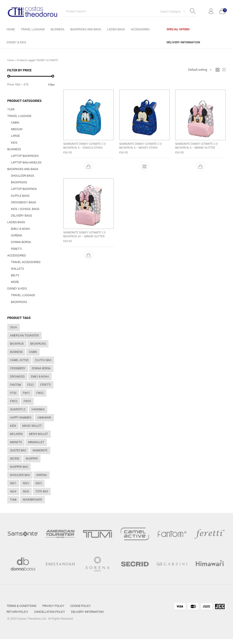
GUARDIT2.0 (17, 409)
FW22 (40, 393)
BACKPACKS (19, 182)
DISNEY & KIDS (17, 288)
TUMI (10, 109)
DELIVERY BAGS (21, 215)
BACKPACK (17, 343)
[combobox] (171, 11)
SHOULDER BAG (20, 475)
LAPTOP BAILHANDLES (26, 162)
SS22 (26, 483)
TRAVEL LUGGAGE (19, 116)
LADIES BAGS (16, 222)
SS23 (38, 483)
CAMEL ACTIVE (19, 360)
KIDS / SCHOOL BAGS (25, 209)
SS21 (13, 483)
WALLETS (17, 268)
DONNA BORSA (21, 242)
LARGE (15, 135)
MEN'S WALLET (38, 434)
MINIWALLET (36, 442)
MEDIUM (16, 129)
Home (10, 60)
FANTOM (15, 384)
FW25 (27, 401)
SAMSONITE (40, 450)
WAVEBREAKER (32, 499)
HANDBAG (38, 409)
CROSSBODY (17, 368)
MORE (15, 282)
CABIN (15, 122)
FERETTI (16, 249)
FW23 (13, 401)
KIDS (14, 142)
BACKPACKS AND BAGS (22, 169)
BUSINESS (14, 149)
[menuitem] (11, 29)
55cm (13, 327)
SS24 (13, 491)
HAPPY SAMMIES (20, 417)
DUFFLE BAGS (20, 195)
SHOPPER (32, 458)
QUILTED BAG (18, 450)
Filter (51, 84)
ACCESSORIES (16, 255)
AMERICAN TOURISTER (24, 335)
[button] (88, 166)
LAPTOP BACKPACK (24, 189)
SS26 (26, 491)
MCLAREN (16, 434)
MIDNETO (16, 442)
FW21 (26, 393)
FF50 (13, 393)
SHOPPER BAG (19, 466)
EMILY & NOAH (20, 228)
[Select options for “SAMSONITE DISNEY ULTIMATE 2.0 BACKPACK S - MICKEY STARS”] (144, 166)
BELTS (15, 275)
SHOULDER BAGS (22, 175)
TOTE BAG (41, 491)
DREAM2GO (17, 376)
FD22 (30, 384)
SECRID (14, 458)
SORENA (16, 235)
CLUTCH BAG (43, 360)
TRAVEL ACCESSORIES (26, 262)
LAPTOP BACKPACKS (25, 156)
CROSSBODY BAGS (23, 202)
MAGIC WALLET (32, 425)
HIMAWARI (44, 417)
